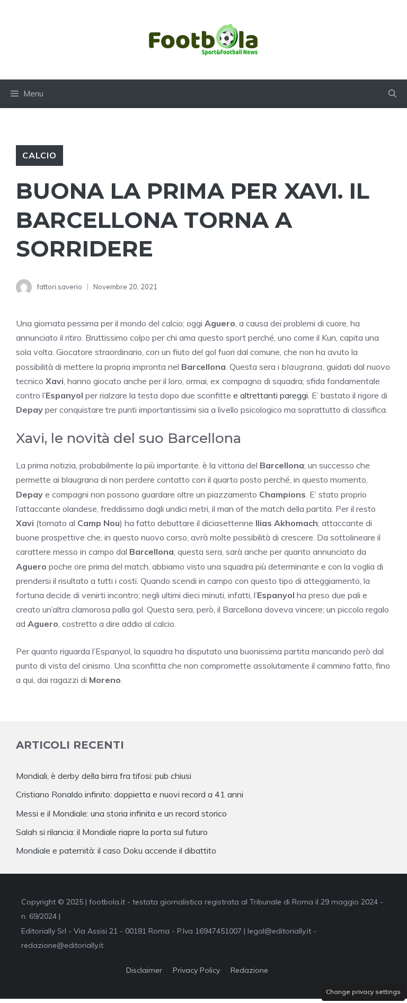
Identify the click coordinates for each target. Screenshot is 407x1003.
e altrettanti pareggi (270, 395)
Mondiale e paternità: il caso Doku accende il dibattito (117, 850)
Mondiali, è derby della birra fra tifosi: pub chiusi (103, 775)
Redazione (249, 970)
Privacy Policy (196, 970)
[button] (392, 93)
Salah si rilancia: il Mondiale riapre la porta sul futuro (112, 832)
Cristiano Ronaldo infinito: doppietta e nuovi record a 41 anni (129, 794)
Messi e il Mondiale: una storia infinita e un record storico (121, 813)
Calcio (39, 155)
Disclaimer (144, 970)
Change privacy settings (363, 992)
